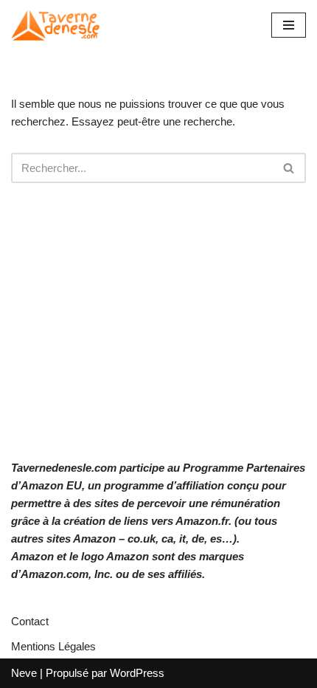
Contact (30, 621)
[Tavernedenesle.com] (55, 25)
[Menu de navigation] (288, 25)
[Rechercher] (289, 168)
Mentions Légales (53, 646)
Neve (24, 673)
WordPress (137, 673)
